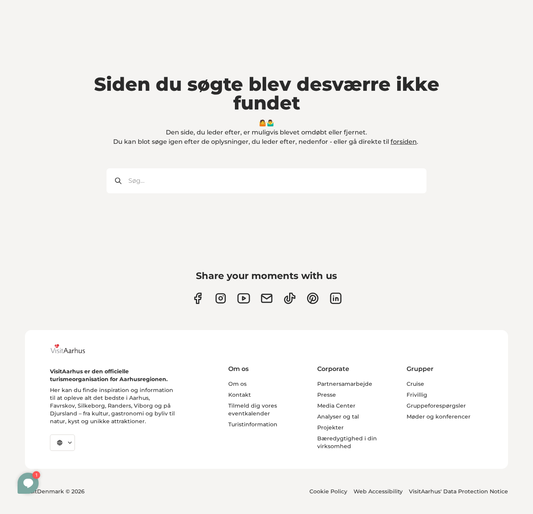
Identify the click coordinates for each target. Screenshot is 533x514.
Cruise (415, 383)
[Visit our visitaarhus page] (197, 298)
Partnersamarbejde (344, 383)
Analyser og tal (338, 416)
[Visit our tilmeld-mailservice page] (267, 298)
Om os (237, 383)
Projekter (330, 427)
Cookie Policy (328, 491)
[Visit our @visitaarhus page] (290, 298)
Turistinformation (252, 424)
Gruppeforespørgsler (436, 405)
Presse (326, 394)
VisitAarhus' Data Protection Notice (458, 491)
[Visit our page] (220, 298)
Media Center (336, 405)
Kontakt (239, 394)
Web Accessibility (378, 491)
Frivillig (417, 394)
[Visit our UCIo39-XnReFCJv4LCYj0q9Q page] (244, 298)
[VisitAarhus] (74, 348)
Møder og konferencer (439, 416)
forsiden (404, 141)
